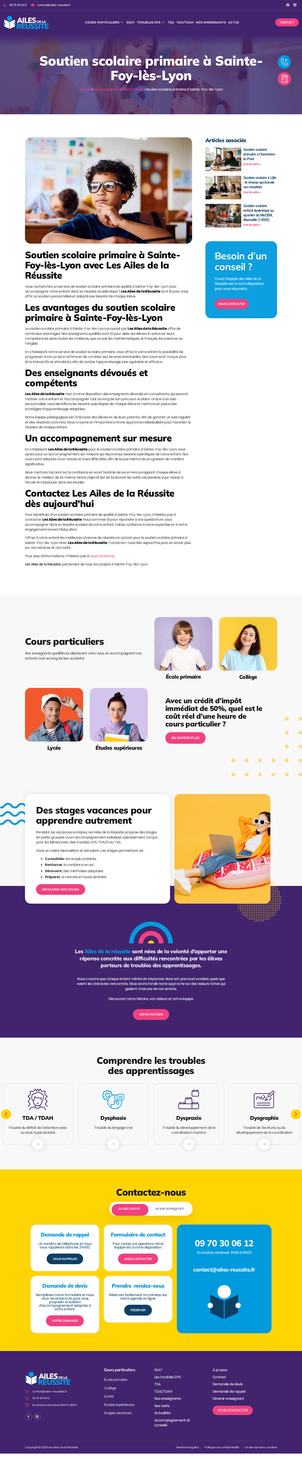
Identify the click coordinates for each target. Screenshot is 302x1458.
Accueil (85, 89)
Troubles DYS (149, 22)
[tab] (129, 1209)
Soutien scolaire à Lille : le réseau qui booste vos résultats (259, 182)
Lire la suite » (252, 164)
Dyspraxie (188, 1117)
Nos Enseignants (211, 22)
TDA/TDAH (185, 22)
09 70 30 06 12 (224, 1243)
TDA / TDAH (37, 1117)
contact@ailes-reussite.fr (224, 1269)
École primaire (183, 677)
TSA (171, 22)
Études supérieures (119, 747)
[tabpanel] (151, 1274)
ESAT (131, 22)
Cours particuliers (102, 22)
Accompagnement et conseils (118, 89)
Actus (233, 22)
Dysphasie (113, 1117)
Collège (248, 677)
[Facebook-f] (28, 1416)
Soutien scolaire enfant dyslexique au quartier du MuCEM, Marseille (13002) (258, 213)
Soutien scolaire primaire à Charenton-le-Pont (259, 154)
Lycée (54, 747)
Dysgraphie (264, 1117)
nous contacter (102, 556)
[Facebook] (287, 5)
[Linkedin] (294, 5)
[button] (6, 1114)
